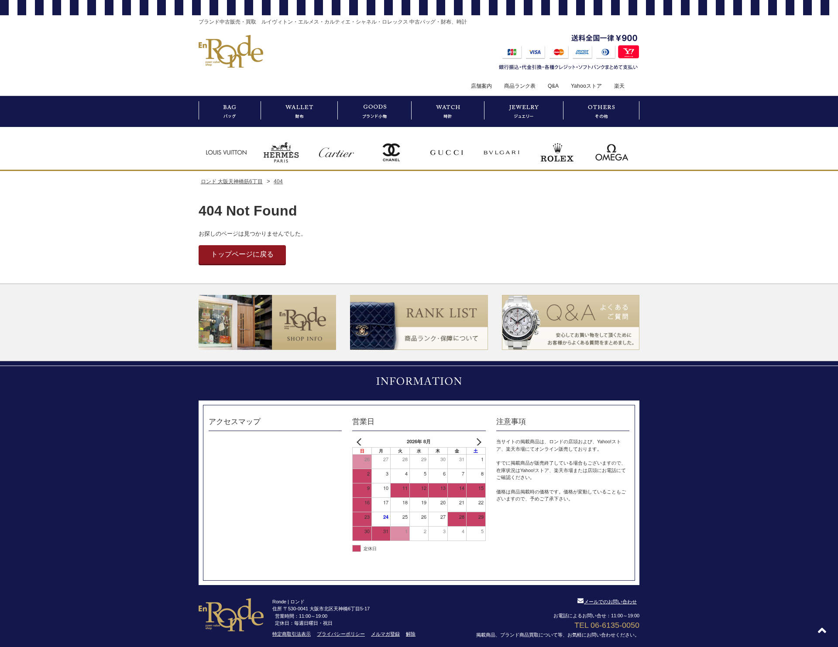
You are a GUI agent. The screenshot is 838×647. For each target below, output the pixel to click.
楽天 (619, 86)
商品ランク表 (520, 86)
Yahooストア (586, 86)
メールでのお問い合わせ (610, 601)
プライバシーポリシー (341, 634)
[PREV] (360, 441)
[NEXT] (477, 441)
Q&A (553, 86)
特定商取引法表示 (291, 634)
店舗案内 (481, 86)
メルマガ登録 (385, 634)
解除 (411, 634)
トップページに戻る (242, 254)
